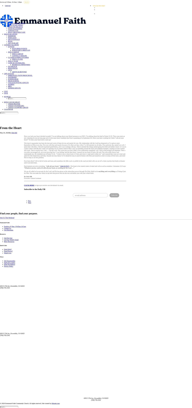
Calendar (8, 6)
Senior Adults (14, 88)
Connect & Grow (11, 45)
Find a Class (17, 59)
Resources (13, 68)
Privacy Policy (8, 266)
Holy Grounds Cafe (16, 32)
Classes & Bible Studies (18, 57)
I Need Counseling (99, 11)
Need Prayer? (8, 251)
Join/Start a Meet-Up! (21, 50)
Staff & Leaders (15, 29)
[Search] (9, 113)
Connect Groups (19, 56)
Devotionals (14, 39)
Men (10, 86)
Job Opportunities (9, 261)
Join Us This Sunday (16, 23)
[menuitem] (100, 6)
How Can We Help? (99, 6)
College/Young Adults (18, 83)
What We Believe (15, 27)
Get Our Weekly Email (11, 240)
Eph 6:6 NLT (65, 166)
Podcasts (12, 38)
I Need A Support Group (100, 15)
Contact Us (13, 30)
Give (10, 70)
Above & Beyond (19, 72)
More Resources (9, 241)
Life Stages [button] (9, 74)
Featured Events (19, 48)
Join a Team (13, 61)
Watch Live (7, 253)
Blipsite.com (56, 403)
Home (6, 20)
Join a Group (13, 52)
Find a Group (17, 54)
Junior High (13, 79)
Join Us (26, 2)
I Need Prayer (101, 8)
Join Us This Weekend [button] (7, 218)
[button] (7, 97)
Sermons (12, 36)
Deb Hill (14, 133)
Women (11, 84)
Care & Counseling (16, 63)
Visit (6, 21)
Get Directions (8, 230)
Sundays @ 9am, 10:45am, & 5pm (15, 226)
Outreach (12, 66)
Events (11, 47)
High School (13, 81)
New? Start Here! (15, 25)
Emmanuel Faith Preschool (20, 75)
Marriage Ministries (21, 65)
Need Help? (8, 249)
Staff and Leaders (9, 263)
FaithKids (12, 77)
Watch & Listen (10, 34)
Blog (10, 41)
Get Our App (13, 43)
